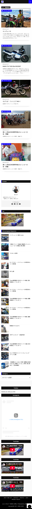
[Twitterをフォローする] (12, 204)
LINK (27, 497)
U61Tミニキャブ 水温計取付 (17, 334)
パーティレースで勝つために (17, 235)
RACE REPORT (6, 111)
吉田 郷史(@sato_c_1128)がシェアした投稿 (16, 436)
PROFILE (22, 497)
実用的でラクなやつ (15, 325)
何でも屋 (12, 271)
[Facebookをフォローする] (14, 204)
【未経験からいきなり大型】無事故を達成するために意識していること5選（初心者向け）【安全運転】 (20, 363)
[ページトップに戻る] (29, 506)
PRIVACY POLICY (16, 499)
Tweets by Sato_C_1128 (8, 391)
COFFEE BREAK (7, 10)
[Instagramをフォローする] (17, 204)
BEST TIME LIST (8, 497)
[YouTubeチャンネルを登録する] (20, 204)
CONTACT (15, 497)
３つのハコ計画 (13, 253)
